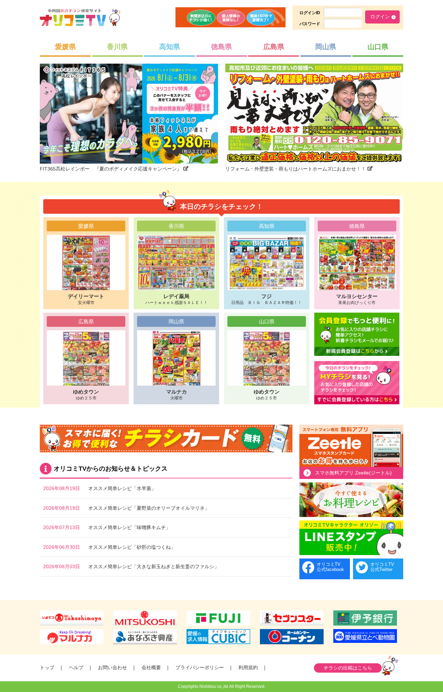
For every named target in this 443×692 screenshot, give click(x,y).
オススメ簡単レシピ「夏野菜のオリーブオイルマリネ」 (148, 508)
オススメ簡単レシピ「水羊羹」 (122, 488)
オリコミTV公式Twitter (382, 567)
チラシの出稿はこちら (348, 668)
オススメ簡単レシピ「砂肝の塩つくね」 (131, 547)
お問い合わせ (112, 667)
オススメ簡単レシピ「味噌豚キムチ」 (129, 527)
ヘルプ (76, 667)
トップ (47, 667)
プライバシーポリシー (199, 667)
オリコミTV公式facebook (330, 567)
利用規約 (248, 667)
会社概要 (151, 667)
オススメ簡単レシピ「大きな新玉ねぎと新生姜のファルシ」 (153, 566)
